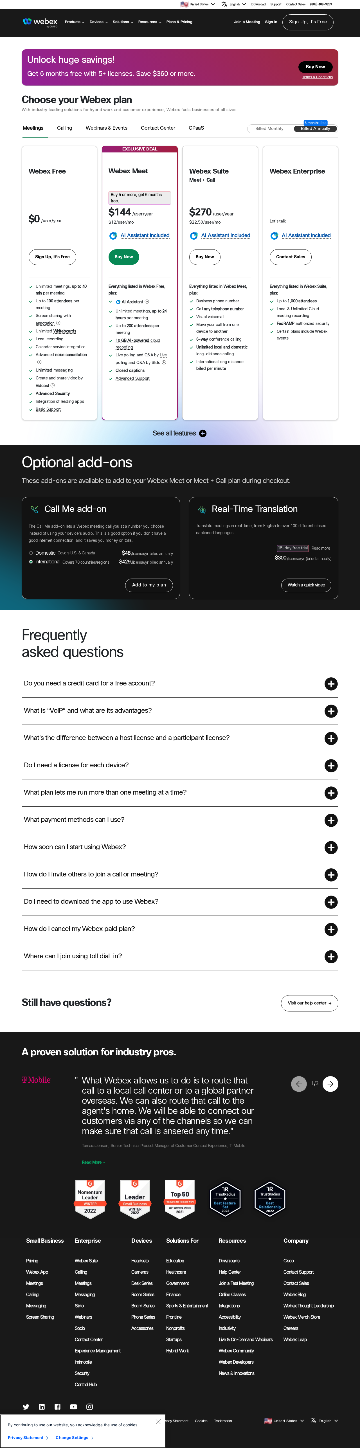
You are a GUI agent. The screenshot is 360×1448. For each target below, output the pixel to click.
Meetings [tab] (33, 128)
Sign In (271, 22)
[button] (202, 4)
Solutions (121, 22)
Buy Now (124, 257)
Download (258, 4)
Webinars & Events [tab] (106, 128)
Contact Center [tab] (158, 128)
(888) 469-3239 (321, 4)
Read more (321, 548)
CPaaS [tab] (196, 128)
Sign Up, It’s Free (308, 22)
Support (276, 4)
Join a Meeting (247, 22)
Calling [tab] (64, 128)
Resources (147, 22)
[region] (82, 1431)
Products (72, 22)
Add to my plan (149, 585)
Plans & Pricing (179, 22)
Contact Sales (295, 4)
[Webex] (40, 23)
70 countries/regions (92, 563)
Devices (97, 22)
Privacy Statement (25, 1437)
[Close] (158, 1421)
